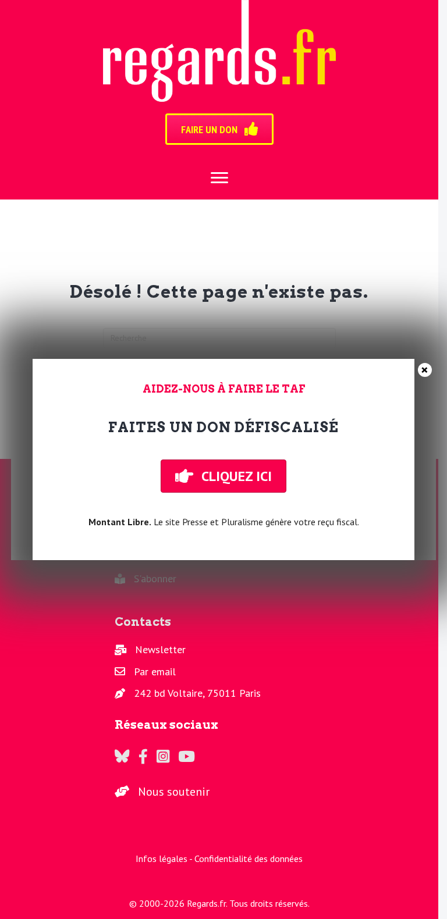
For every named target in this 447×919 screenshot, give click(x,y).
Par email (155, 671)
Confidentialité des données (248, 858)
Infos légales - (165, 858)
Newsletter (160, 649)
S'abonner (155, 578)
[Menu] (219, 178)
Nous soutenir (174, 791)
